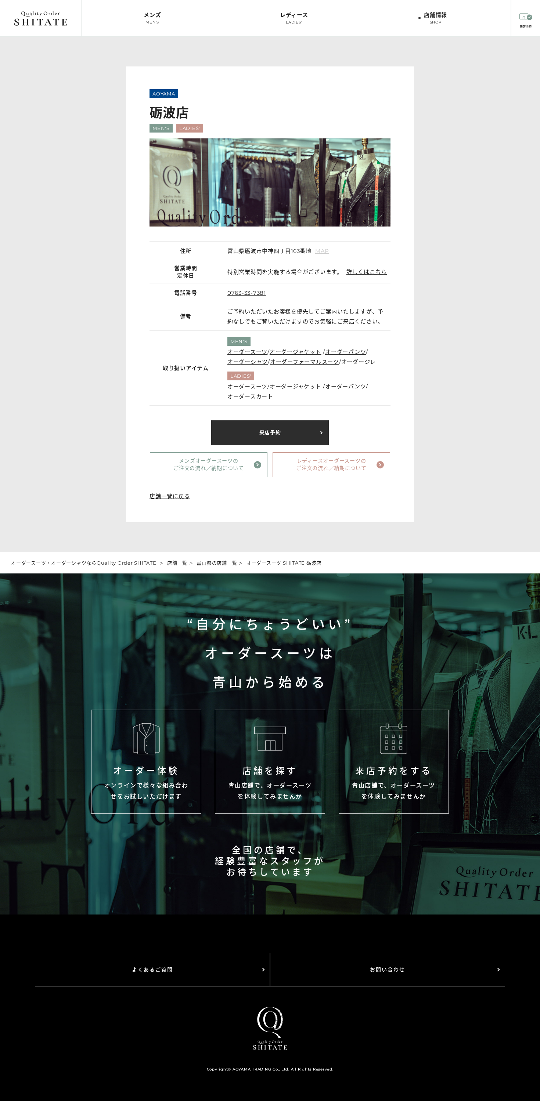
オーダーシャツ (247, 361)
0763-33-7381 (246, 292)
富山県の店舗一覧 (217, 563)
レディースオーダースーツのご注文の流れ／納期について (331, 464)
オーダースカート (250, 396)
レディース (294, 18)
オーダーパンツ (345, 351)
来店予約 (270, 432)
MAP (322, 250)
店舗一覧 (177, 563)
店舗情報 (435, 18)
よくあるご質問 (152, 969)
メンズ (152, 18)
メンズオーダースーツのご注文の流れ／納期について (208, 464)
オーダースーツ (247, 351)
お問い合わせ (388, 969)
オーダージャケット (295, 351)
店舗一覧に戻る (170, 496)
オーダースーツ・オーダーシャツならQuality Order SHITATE (83, 563)
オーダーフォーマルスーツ (304, 361)
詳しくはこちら (366, 271)
